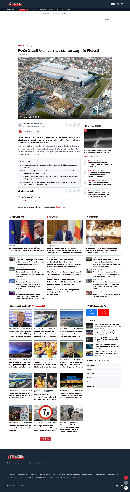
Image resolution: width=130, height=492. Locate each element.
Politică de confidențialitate (33, 463)
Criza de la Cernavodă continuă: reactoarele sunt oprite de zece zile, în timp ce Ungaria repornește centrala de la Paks (107, 263)
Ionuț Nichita (27, 328)
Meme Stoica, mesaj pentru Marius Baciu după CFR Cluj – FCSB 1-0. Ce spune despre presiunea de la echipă (20, 335)
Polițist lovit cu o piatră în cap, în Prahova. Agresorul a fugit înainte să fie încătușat (20, 396)
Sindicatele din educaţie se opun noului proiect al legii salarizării (20, 428)
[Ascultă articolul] (126, 478)
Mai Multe (46, 439)
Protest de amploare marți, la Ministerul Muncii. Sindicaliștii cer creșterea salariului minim (106, 274)
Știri (28, 14)
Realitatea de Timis (113, 474)
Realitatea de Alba (66, 477)
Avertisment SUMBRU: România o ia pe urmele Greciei (106, 295)
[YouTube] (122, 4)
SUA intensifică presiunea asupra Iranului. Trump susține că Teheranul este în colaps (64, 273)
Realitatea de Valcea (53, 477)
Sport (89, 160)
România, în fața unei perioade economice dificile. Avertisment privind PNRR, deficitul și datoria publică (50, 183)
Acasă (21, 14)
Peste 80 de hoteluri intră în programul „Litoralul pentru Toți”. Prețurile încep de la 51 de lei (71, 335)
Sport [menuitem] (68, 9)
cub (73, 201)
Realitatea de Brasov (87, 474)
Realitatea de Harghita (59, 474)
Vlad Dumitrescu (36, 124)
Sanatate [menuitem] (60, 9)
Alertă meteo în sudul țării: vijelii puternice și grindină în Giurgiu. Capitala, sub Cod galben (19, 365)
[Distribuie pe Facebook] (70, 125)
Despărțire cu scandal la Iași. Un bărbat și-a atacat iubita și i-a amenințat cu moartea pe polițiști (45, 335)
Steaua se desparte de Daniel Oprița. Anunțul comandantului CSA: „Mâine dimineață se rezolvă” (30, 296)
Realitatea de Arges (40, 477)
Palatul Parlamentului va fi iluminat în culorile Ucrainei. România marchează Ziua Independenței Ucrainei (71, 396)
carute (66, 201)
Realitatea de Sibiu (100, 474)
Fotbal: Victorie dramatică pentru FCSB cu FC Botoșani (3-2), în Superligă (100, 164)
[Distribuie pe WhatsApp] (74, 125)
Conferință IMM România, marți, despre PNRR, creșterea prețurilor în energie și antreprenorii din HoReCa (99, 175)
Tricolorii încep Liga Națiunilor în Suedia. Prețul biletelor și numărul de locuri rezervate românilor (45, 365)
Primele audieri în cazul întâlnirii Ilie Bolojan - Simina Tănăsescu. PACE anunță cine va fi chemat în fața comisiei (64, 282)
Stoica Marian (78, 390)
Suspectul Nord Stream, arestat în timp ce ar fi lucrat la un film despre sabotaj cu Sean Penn (69, 430)
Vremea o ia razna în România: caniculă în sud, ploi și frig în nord (100, 183)
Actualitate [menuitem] (23, 9)
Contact (9, 463)
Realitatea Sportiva (22, 474)
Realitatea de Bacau (45, 474)
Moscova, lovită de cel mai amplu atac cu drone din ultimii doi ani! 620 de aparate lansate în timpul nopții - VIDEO (97, 153)
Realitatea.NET (11, 474)
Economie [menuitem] (43, 9)
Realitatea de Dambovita (26, 477)
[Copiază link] (66, 125)
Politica (90, 190)
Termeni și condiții (18, 463)
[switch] (113, 4)
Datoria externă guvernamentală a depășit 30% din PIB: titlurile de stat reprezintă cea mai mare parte (106, 285)
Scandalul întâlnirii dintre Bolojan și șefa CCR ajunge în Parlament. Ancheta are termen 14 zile (64, 292)
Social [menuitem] (51, 9)
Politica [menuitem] (34, 9)
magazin (41, 201)
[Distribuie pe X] (79, 125)
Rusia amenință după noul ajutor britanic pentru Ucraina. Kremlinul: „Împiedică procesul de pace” (49, 172)
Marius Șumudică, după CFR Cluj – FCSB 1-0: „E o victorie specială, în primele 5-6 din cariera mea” (71, 365)
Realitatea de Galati (12, 477)
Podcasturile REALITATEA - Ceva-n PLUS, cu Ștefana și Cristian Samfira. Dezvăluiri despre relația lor (45, 398)
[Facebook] (118, 4)
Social (86, 156)
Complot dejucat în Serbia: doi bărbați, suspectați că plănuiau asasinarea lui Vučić (50, 166)
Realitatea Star (34, 474)
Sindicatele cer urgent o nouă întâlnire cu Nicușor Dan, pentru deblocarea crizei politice (99, 194)
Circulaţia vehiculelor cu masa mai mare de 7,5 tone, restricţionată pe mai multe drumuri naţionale (45, 429)
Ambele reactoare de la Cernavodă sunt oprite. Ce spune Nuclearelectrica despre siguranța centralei (51, 177)
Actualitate (35, 14)
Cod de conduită (47, 463)
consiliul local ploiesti (26, 201)
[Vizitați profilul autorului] (20, 125)
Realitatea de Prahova (48, 391)
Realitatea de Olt (77, 477)
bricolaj (50, 201)
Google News (61, 207)
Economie (91, 170)
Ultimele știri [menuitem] (11, 9)
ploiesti (58, 201)
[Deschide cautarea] (106, 4)
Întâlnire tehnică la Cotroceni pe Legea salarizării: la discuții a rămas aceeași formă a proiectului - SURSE (101, 250)
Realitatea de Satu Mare (73, 474)
